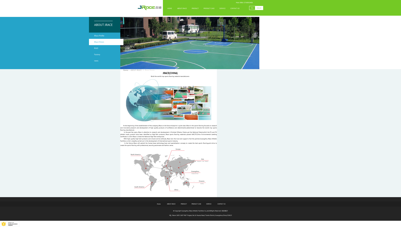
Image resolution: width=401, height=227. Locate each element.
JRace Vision (99, 42)
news (96, 61)
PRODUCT (195, 8)
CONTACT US (235, 8)
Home (159, 204)
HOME (169, 8)
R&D (96, 48)
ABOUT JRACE (182, 8)
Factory (97, 54)
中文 (252, 8)
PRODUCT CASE (209, 8)
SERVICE (222, 8)
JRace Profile (99, 35)
